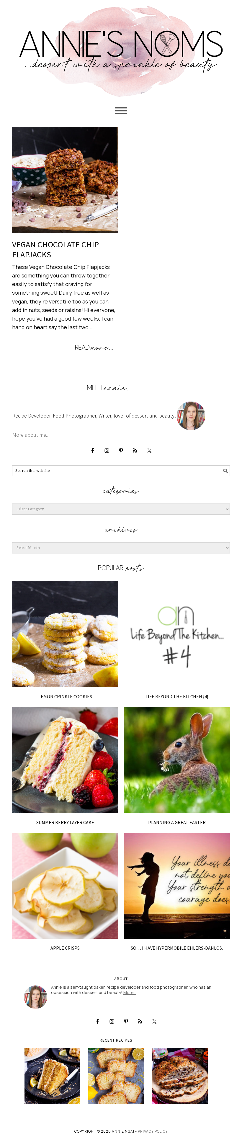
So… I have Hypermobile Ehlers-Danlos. (177, 948)
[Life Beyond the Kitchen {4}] (177, 634)
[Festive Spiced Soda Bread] (180, 1076)
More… (129, 992)
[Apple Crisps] (65, 886)
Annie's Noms (121, 49)
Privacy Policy (153, 1131)
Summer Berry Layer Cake (65, 822)
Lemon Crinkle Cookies (65, 696)
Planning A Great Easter (177, 822)
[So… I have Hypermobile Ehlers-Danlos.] (177, 886)
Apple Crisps (65, 948)
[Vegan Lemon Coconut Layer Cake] (52, 1076)
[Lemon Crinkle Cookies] (65, 634)
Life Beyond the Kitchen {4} (176, 696)
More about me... (31, 434)
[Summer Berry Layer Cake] (65, 760)
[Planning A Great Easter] (177, 760)
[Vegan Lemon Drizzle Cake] (116, 1076)
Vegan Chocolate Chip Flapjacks (55, 249)
